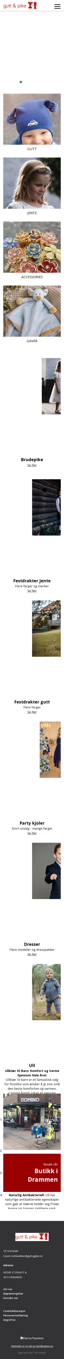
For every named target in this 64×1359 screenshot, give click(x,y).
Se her (23, 75)
